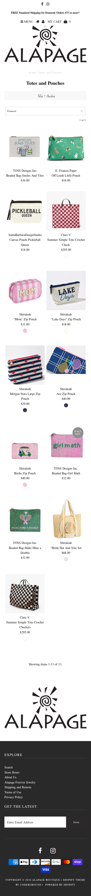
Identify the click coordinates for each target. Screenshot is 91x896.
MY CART (59, 21)
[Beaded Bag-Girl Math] (66, 444)
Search (8, 767)
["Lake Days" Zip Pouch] (66, 290)
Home (32, 72)
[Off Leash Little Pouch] (66, 146)
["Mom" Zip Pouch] (25, 290)
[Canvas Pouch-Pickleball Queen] (25, 211)
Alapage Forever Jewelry (20, 782)
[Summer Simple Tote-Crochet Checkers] (25, 593)
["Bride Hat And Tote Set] (66, 519)
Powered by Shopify (60, 884)
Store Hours (11, 772)
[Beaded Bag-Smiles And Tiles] (25, 146)
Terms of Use (12, 792)
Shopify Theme (74, 879)
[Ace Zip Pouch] (66, 359)
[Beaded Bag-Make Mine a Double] (25, 519)
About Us (10, 777)
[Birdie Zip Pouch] (25, 444)
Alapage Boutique (46, 879)
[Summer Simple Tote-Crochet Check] (66, 211)
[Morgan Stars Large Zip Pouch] (25, 365)
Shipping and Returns (17, 787)
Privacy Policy (13, 797)
